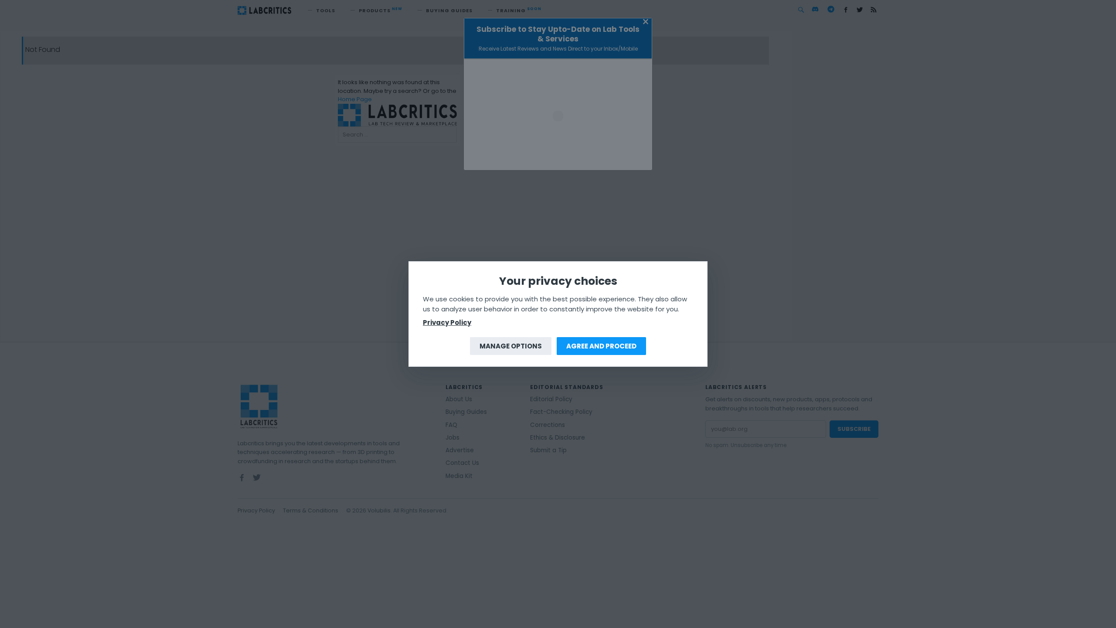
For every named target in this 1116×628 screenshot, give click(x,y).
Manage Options (511, 346)
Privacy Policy (447, 322)
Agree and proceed (601, 346)
